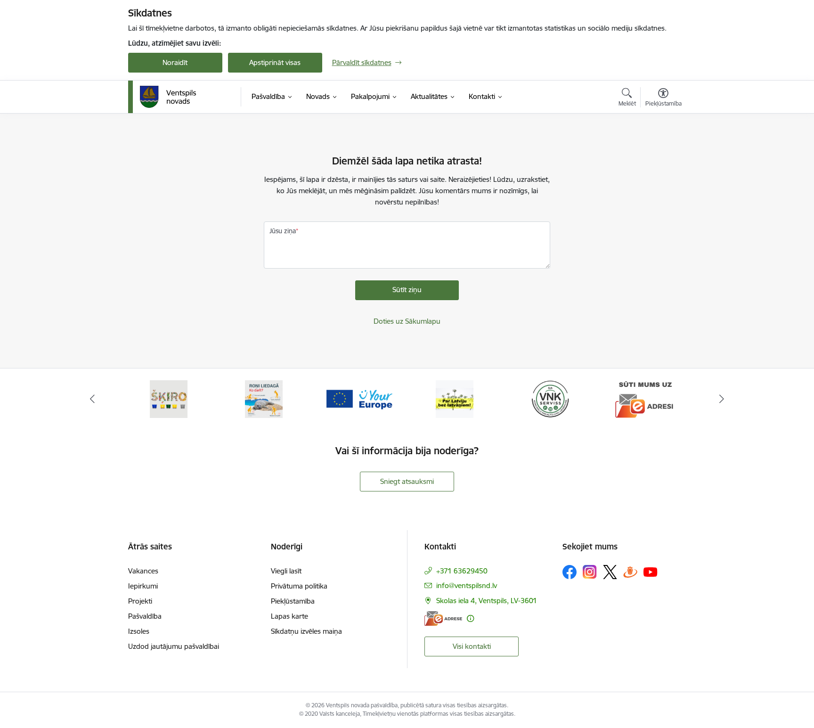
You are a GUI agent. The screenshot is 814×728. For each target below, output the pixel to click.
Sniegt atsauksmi (407, 481)
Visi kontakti (472, 646)
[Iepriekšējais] (92, 399)
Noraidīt (175, 62)
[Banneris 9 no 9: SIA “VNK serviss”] (550, 398)
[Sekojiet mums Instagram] (590, 572)
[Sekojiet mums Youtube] (650, 571)
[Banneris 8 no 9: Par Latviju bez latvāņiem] (454, 398)
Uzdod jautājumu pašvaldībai (173, 646)
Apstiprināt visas (275, 62)
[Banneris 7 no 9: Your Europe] (359, 398)
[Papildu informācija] (470, 618)
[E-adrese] (443, 618)
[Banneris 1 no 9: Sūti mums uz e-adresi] (645, 398)
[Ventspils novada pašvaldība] (168, 97)
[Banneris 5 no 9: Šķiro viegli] (168, 398)
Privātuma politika (299, 585)
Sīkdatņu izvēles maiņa (306, 631)
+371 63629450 (462, 570)
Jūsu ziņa (282, 231)
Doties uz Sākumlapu (407, 321)
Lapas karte (289, 616)
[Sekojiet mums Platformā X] (610, 572)
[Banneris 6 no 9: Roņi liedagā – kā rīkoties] (264, 398)
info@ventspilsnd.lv (466, 585)
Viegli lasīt (286, 570)
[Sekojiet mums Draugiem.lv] (630, 572)
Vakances (143, 570)
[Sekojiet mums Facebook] (569, 572)
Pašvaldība (145, 616)
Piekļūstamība (293, 601)
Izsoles (138, 631)
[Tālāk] (722, 399)
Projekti (140, 601)
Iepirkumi (143, 585)
